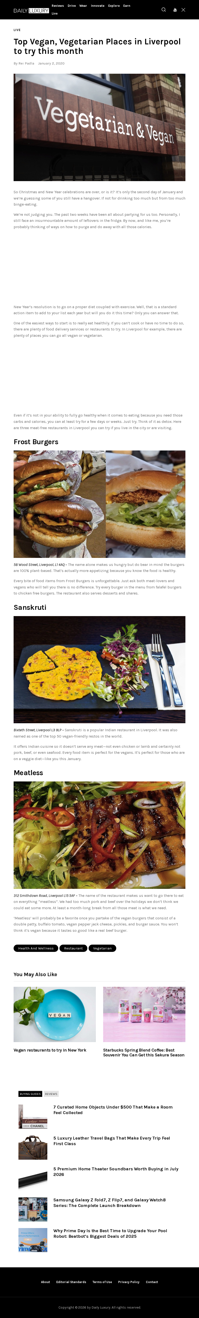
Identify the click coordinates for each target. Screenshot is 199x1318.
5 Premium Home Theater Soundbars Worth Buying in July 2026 (115, 1171)
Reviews (51, 1093)
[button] (99, 127)
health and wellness (36, 948)
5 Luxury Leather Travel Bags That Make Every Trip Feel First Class (111, 1140)
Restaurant (73, 948)
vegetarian (102, 948)
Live (17, 30)
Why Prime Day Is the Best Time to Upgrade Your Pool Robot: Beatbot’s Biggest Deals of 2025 (110, 1233)
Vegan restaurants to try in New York (50, 1050)
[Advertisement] (99, 268)
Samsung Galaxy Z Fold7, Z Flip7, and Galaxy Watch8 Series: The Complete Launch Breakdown (109, 1202)
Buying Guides (30, 1093)
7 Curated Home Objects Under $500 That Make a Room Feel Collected (113, 1109)
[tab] (30, 1094)
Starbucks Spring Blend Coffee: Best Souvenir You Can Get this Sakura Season (144, 1053)
